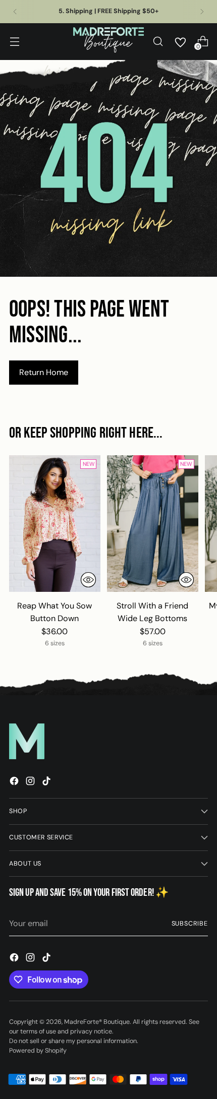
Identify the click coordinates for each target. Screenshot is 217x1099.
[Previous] (15, 11)
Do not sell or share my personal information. (73, 1041)
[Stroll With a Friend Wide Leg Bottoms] (152, 523)
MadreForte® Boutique (97, 1022)
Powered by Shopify (38, 1051)
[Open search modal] (157, 41)
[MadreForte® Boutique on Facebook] (15, 782)
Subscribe (190, 924)
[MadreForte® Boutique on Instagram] (31, 782)
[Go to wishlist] (180, 41)
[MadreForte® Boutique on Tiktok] (47, 782)
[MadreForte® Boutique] (108, 41)
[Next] (202, 11)
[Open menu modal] (14, 41)
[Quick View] (88, 580)
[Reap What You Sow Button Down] (54, 523)
